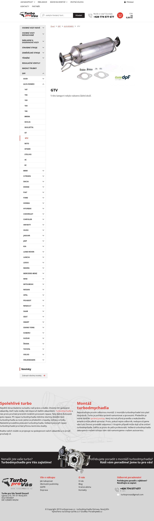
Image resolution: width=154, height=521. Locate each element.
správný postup (97, 418)
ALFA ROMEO (28, 84)
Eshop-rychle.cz (71, 511)
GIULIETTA (29, 127)
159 (26, 100)
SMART (26, 322)
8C (26, 165)
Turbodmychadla (63, 411)
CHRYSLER (27, 219)
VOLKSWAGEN (29, 360)
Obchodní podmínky (49, 484)
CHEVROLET (28, 214)
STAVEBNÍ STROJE (29, 47)
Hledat (79, 15)
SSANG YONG (28, 327)
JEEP (25, 241)
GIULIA (27, 122)
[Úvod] (29, 15)
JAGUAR (26, 235)
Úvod (53, 26)
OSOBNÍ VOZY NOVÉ (31, 28)
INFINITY (27, 225)
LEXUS (26, 262)
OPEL (25, 295)
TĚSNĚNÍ (26, 58)
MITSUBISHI (28, 284)
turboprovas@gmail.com (131, 494)
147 (26, 89)
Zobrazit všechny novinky (32, 375)
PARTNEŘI (36, 6)
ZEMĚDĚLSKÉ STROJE (31, 53)
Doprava (44, 490)
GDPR (42, 487)
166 (26, 111)
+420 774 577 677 (104, 16)
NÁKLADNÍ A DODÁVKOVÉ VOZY (30, 41)
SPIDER (27, 149)
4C (26, 160)
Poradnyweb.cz (95, 511)
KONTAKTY (25, 6)
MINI (25, 279)
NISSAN (26, 289)
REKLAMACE (42, 2)
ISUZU (26, 230)
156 (26, 95)
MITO (27, 143)
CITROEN (27, 176)
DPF (24, 73)
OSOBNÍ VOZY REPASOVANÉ (28, 34)
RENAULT (27, 306)
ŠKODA (26, 343)
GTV (26, 138)
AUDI (25, 78)
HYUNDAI (27, 208)
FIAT (25, 192)
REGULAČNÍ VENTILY (31, 63)
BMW (25, 171)
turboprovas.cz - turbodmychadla (76, 509)
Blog (81, 484)
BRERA (27, 116)
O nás (81, 481)
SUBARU (26, 333)
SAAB (25, 311)
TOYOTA (26, 349)
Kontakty (83, 490)
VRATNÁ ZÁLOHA (76, 2)
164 (26, 106)
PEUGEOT (27, 300)
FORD (25, 198)
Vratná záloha (85, 487)
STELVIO (28, 154)
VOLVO (26, 354)
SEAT (25, 316)
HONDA (26, 203)
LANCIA (26, 257)
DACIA (26, 181)
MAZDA (26, 268)
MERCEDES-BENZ (30, 273)
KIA (24, 246)
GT (26, 133)
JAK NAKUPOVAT (27, 2)
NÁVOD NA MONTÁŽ (57, 2)
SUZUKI (26, 338)
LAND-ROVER (28, 252)
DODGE (26, 187)
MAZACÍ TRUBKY (29, 68)
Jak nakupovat (46, 481)
